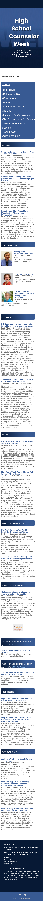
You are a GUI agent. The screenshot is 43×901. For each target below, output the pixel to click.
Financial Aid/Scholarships (17, 115)
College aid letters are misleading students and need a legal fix (15, 593)
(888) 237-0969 (8, 863)
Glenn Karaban (12, 854)
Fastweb (15, 645)
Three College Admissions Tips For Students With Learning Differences (16, 558)
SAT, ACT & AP (11, 136)
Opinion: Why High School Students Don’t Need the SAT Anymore (17, 809)
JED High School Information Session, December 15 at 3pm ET (18, 673)
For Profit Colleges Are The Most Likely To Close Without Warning (15, 531)
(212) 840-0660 (23, 854)
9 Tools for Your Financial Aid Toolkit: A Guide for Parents (17, 442)
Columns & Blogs (12, 94)
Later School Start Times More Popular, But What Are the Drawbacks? (14, 213)
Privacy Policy (25, 898)
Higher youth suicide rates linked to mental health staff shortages (16, 699)
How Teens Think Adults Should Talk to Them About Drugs (17, 473)
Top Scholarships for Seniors (19, 119)
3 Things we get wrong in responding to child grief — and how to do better (17, 325)
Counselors (9, 98)
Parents (7, 102)
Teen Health (9, 132)
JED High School (18, 667)
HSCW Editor (14, 847)
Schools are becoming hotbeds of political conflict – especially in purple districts (17, 179)
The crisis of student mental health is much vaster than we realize (17, 380)
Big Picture (9, 89)
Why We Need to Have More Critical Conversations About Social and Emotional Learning (16, 719)
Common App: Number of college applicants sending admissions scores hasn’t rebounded (15, 784)
